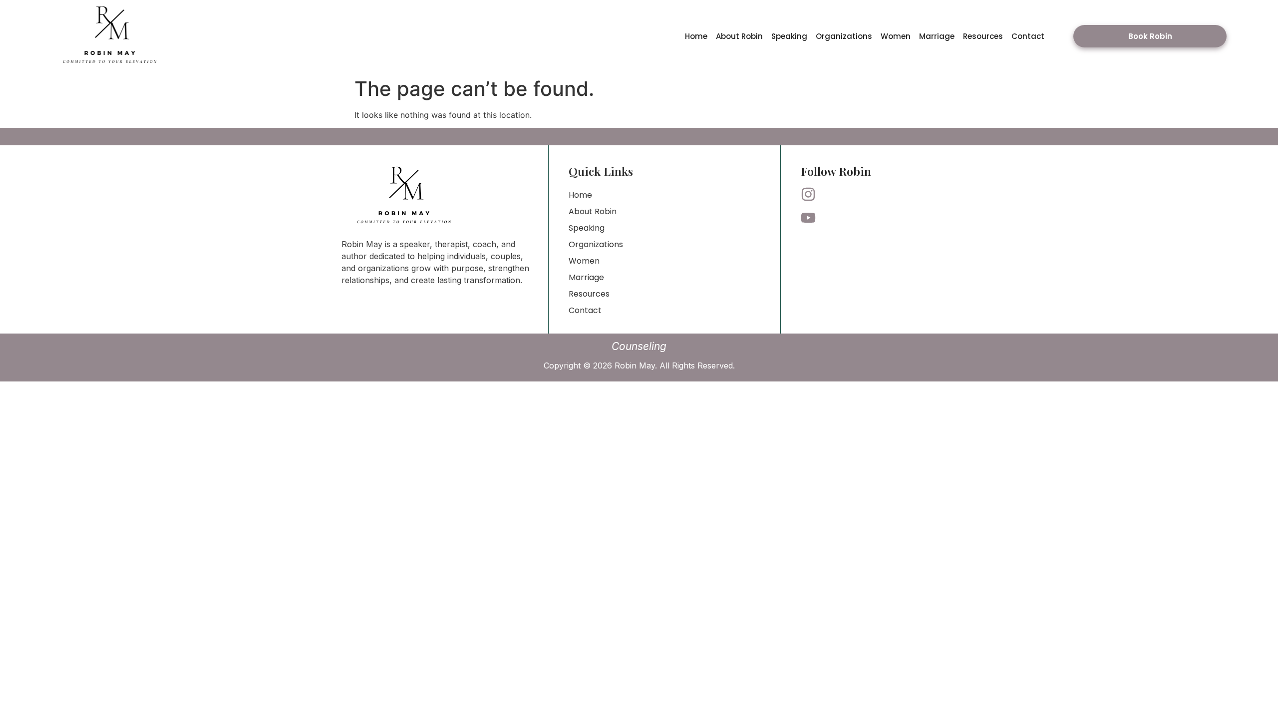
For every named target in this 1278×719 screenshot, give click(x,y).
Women (896, 36)
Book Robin (1150, 36)
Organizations (844, 36)
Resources (983, 36)
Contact (1027, 36)
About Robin (739, 36)
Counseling (639, 346)
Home (696, 36)
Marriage (937, 36)
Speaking (789, 36)
